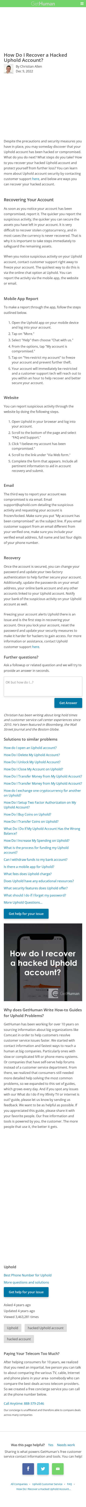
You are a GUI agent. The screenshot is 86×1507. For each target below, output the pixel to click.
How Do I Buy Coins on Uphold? (27, 814)
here (35, 179)
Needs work (66, 1445)
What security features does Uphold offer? (36, 888)
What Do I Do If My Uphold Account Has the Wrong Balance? (42, 831)
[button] (82, 3)
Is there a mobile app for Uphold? (29, 867)
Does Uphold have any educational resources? (39, 881)
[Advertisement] (43, 106)
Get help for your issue (26, 914)
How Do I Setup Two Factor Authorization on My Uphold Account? (40, 804)
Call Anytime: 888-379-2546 (24, 1403)
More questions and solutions (26, 1282)
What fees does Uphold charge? (28, 874)
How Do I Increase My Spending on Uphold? (36, 840)
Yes (50, 1445)
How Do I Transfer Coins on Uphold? (31, 821)
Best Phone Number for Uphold (28, 1275)
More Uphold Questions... (23, 902)
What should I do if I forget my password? (35, 895)
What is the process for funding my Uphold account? (36, 850)
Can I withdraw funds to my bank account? (35, 859)
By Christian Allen (29, 66)
